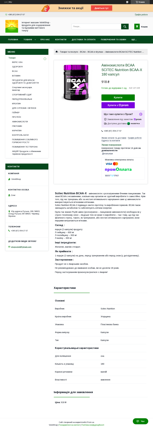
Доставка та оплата (83, 39)
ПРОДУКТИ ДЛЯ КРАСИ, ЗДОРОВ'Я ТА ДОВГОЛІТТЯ (25, 81)
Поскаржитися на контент (69, 425)
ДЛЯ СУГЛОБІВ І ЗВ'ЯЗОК (24, 108)
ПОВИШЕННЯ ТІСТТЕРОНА (25, 147)
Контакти (60, 39)
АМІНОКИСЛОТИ (20, 122)
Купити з (113, 105)
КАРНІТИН (17, 130)
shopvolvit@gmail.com (21, 247)
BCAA (83, 52)
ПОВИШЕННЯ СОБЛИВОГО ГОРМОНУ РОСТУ (25, 140)
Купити (118, 97)
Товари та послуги (69, 52)
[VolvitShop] (11, 32)
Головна (13, 39)
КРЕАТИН (16, 103)
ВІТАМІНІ (16, 76)
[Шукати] (125, 26)
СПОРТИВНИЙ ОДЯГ (22, 95)
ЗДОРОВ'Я (17, 67)
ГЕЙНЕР (16, 112)
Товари (27, 39)
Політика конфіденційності (92, 425)
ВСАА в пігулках (95, 52)
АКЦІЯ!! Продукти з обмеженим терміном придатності (26, 152)
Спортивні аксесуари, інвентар (22, 88)
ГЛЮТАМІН (17, 126)
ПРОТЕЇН (16, 117)
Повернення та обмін (113, 39)
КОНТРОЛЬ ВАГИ (20, 135)
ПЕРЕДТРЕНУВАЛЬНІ (22, 99)
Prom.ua (90, 422)
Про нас (45, 39)
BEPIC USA (17, 62)
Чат (143, 421)
